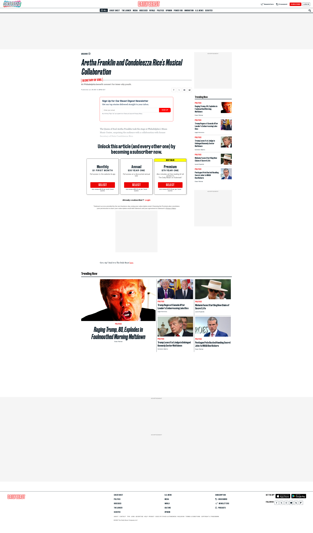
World (167, 504)
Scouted (208, 10)
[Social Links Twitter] (281, 503)
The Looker (126, 10)
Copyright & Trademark (210, 516)
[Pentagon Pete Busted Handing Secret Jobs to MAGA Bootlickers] (226, 179)
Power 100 (178, 10)
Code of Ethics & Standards (165, 516)
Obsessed (143, 10)
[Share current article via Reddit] (189, 90)
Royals (152, 10)
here (131, 262)
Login (147, 200)
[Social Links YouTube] (291, 503)
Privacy (151, 516)
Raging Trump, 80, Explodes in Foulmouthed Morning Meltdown (118, 333)
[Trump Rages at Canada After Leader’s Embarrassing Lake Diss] (226, 130)
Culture (168, 508)
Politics (160, 10)
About (116, 516)
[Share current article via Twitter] (179, 90)
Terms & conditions (192, 516)
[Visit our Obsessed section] (20, 4)
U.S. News (199, 10)
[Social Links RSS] (296, 503)
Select (102, 185)
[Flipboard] (301, 503)
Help (146, 516)
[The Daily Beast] (149, 4)
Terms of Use (128, 113)
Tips (128, 516)
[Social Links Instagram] (286, 503)
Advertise (139, 516)
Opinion (169, 10)
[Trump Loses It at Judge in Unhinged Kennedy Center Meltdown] (226, 147)
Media (135, 10)
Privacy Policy (138, 113)
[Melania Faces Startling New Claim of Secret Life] (226, 164)
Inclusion (180, 516)
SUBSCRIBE (295, 4)
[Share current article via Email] (184, 90)
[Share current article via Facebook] (174, 90)
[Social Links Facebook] (277, 503)
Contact (122, 516)
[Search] (310, 10)
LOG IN (306, 4)
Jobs (133, 516)
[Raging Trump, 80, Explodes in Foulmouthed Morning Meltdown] (226, 112)
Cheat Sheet (114, 10)
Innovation (189, 10)
